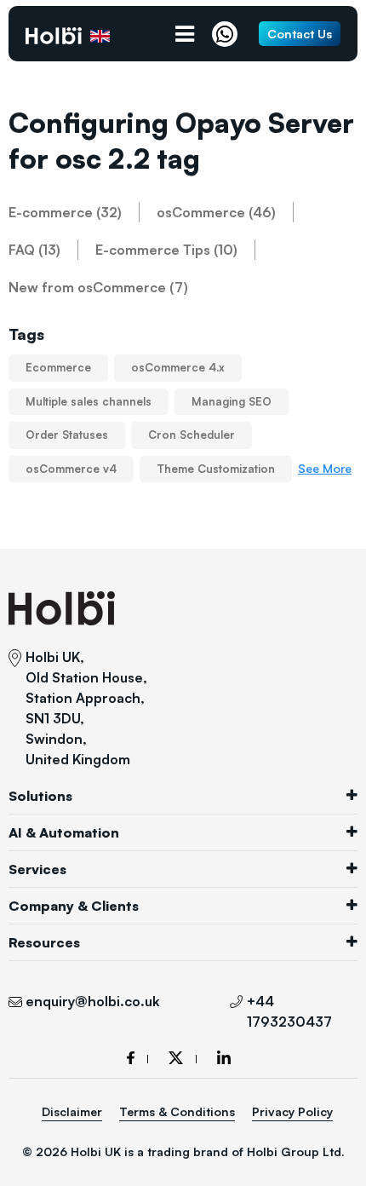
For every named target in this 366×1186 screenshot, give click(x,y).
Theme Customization (216, 468)
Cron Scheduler (191, 434)
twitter (183, 1057)
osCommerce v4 (71, 468)
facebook (137, 1057)
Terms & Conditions (177, 1111)
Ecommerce (58, 367)
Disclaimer (72, 1111)
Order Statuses (67, 434)
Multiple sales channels (89, 401)
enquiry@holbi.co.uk (93, 1001)
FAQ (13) (34, 249)
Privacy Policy (292, 1111)
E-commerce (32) (65, 212)
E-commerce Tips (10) (166, 249)
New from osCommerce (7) (98, 287)
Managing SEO (232, 401)
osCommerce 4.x (178, 367)
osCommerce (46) (216, 212)
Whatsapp (229, 34)
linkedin (224, 1057)
